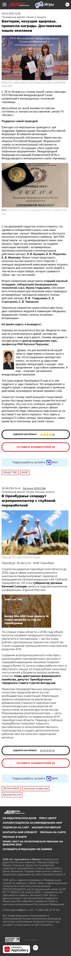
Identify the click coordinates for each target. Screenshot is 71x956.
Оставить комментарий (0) (36, 447)
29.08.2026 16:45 (11, 488)
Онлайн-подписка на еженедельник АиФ (32, 822)
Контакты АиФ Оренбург (20, 832)
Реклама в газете (15, 836)
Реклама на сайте (53, 832)
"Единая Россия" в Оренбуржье (21, 556)
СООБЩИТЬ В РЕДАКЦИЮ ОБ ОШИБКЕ (27, 849)
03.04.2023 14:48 (11, 13)
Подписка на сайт (16, 827)
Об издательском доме (19, 818)
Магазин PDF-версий (46, 827)
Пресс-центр (47, 818)
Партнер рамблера (31, 940)
